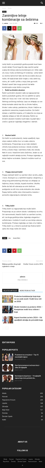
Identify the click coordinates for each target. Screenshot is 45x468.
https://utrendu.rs (23, 280)
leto (10, 238)
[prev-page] (3, 328)
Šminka (13, 461)
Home (4, 8)
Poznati (11, 459)
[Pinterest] (14, 28)
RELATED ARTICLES (10, 290)
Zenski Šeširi (16, 238)
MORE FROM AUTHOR (27, 290)
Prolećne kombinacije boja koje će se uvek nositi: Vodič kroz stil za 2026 (27, 298)
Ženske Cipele (22, 461)
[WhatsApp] (19, 28)
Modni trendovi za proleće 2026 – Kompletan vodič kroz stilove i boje (28, 309)
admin (6, 23)
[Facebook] (4, 28)
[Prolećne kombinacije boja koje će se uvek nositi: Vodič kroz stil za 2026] (7, 299)
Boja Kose (6, 461)
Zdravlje (37, 459)
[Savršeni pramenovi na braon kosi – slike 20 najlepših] (7, 367)
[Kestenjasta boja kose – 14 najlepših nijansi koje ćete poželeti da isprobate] (7, 378)
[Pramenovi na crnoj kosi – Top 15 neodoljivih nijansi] (7, 357)
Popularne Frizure (21, 459)
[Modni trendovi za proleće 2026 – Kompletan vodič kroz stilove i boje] (7, 309)
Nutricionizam (32, 461)
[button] (3, 3)
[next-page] (7, 328)
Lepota (31, 459)
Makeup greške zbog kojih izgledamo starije (11, 265)
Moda (9, 8)
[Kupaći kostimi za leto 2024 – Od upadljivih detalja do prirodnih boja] (7, 319)
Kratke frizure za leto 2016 (33, 264)
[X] (9, 28)
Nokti (40, 461)
